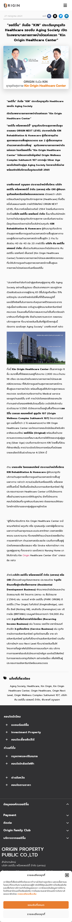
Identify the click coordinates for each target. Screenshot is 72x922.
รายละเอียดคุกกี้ (36, 914)
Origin (26, 555)
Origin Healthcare (41, 690)
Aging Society (17, 686)
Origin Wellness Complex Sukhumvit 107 (37, 695)
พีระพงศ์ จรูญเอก (51, 699)
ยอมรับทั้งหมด (36, 905)
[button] (67, 875)
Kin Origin (46, 686)
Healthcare (33, 686)
